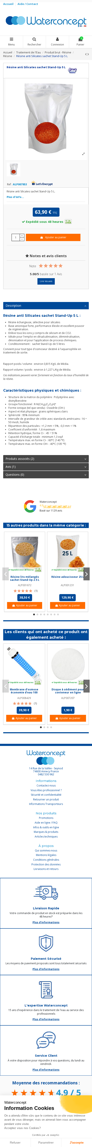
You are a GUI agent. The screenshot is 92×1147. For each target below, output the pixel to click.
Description (13, 305)
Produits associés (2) (20, 459)
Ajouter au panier (55, 237)
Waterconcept (48, 502)
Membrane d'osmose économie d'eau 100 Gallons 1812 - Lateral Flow (24, 694)
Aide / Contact (28, 4)
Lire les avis (46, 281)
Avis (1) (11, 467)
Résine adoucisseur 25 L (67, 577)
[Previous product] (86, 54)
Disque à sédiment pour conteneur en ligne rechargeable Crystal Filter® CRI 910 (68, 694)
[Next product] (88, 54)
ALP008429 (24, 698)
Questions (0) (15, 474)
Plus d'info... (15, 197)
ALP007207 (68, 698)
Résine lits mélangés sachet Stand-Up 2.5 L (24, 578)
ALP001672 (24, 585)
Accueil (8, 4)
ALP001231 (67, 585)
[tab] (46, 306)
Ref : (9, 184)
